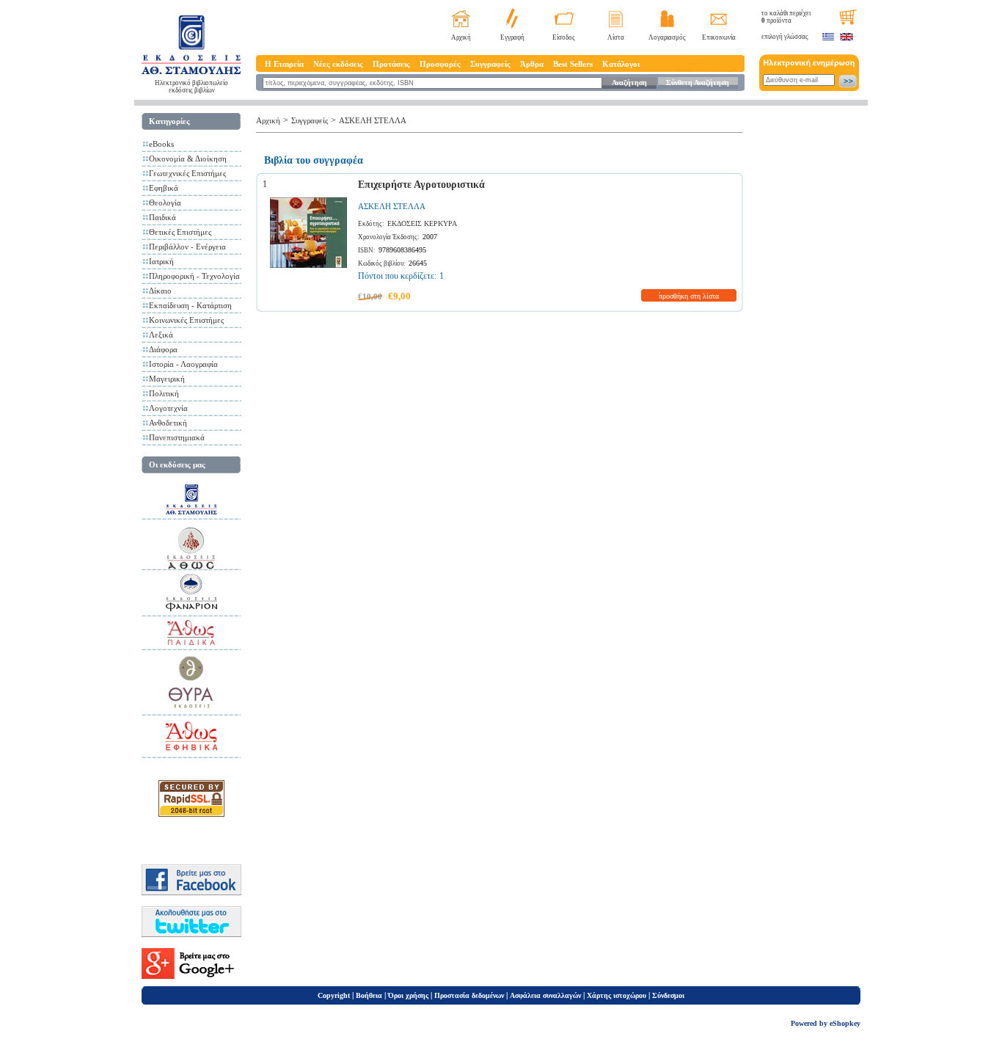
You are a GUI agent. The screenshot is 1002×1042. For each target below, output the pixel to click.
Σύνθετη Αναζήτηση (697, 83)
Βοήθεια (369, 995)
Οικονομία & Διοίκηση (188, 158)
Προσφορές (440, 63)
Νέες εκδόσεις (338, 63)
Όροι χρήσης (408, 995)
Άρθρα (532, 63)
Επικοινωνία (719, 37)
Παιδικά (162, 217)
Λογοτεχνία (168, 408)
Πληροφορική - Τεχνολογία (194, 276)
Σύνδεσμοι (668, 995)
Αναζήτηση (629, 83)
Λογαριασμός (667, 37)
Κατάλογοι (621, 63)
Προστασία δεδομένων (469, 995)
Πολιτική (164, 393)
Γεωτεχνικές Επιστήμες (187, 173)
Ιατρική (161, 261)
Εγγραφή (512, 37)
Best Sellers (573, 63)
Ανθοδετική (168, 422)
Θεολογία (165, 202)
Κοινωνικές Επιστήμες (186, 320)
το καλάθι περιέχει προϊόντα (786, 17)
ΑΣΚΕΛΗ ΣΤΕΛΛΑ (372, 120)
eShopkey (845, 1023)
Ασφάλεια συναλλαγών (545, 995)
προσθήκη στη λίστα (689, 296)
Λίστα (615, 37)
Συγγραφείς (490, 63)
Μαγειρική (167, 378)
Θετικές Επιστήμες (180, 231)
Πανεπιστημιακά (177, 437)
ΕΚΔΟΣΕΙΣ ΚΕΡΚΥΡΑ (422, 223)
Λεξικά (161, 334)
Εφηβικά (163, 187)
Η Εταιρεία (284, 63)
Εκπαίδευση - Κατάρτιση (190, 305)
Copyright (334, 995)
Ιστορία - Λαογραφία (183, 364)
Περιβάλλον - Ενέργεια (187, 246)
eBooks (161, 143)
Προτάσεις (391, 63)
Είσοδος (563, 37)
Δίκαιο (160, 290)
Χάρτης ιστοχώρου (616, 995)
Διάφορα (163, 349)
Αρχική (461, 37)
